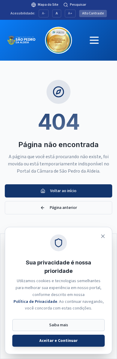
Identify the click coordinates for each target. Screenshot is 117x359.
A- (43, 13)
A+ (70, 13)
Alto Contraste (93, 13)
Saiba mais (58, 325)
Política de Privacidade (35, 302)
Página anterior (63, 208)
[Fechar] (103, 236)
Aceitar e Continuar (58, 341)
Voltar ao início (63, 191)
